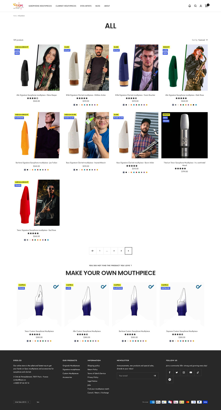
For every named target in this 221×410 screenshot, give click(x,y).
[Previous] (92, 250)
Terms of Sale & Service (97, 373)
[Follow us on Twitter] (176, 372)
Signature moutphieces (71, 369)
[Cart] (206, 6)
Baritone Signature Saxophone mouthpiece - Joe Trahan (36, 162)
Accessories (67, 377)
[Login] (201, 6)
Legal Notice (92, 381)
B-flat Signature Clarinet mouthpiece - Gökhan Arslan (86, 95)
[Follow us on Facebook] (169, 372)
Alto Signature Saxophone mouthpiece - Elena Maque (36, 95)
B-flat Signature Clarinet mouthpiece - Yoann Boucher (135, 95)
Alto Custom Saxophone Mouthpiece (87, 331)
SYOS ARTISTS (85, 6)
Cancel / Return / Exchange (98, 392)
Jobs (89, 385)
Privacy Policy (93, 377)
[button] (33, 98)
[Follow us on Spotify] (169, 379)
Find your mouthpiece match (98, 389)
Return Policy (92, 369)
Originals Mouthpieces (71, 365)
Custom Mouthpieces (71, 373)
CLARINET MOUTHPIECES (66, 6)
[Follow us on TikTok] (197, 372)
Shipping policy (94, 365)
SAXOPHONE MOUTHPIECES (40, 6)
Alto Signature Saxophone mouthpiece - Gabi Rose (184, 95)
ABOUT (107, 6)
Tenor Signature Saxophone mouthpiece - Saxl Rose (36, 230)
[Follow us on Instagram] (183, 372)
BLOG (98, 6)
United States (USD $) (20, 402)
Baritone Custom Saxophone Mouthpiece (134, 331)
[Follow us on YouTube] (190, 372)
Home (14, 16)
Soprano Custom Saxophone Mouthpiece (181, 331)
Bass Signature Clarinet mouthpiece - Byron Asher (135, 162)
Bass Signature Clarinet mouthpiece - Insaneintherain (86, 162)
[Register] (155, 376)
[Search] (195, 6)
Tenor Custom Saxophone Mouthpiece (39, 331)
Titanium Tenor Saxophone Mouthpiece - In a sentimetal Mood (184, 164)
